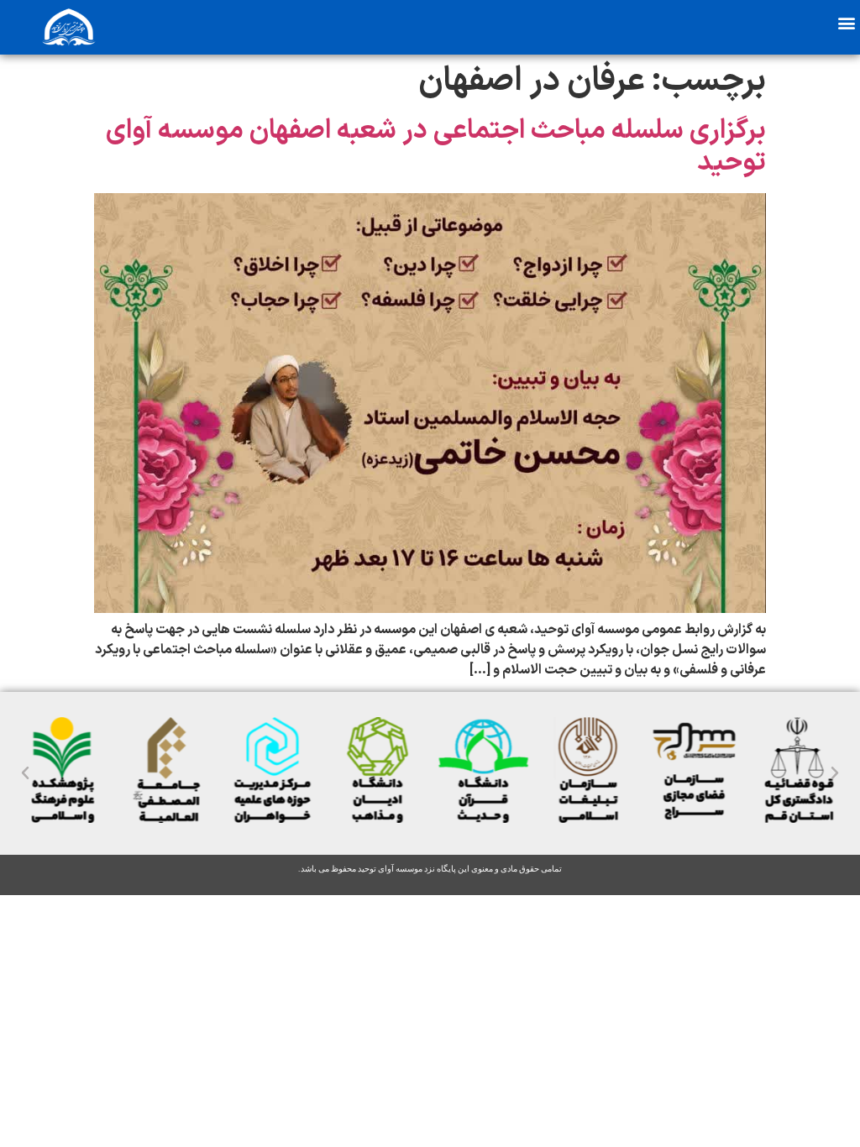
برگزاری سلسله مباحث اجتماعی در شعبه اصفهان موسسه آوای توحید (436, 147)
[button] (846, 22)
